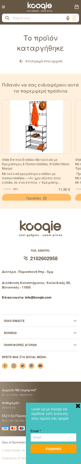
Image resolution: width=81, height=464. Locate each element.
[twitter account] (23, 366)
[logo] (39, 7)
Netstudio (27, 458)
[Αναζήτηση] (7, 18)
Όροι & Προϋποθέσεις (16, 442)
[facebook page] (5, 366)
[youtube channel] (40, 366)
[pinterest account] (31, 366)
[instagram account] (14, 366)
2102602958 (44, 258)
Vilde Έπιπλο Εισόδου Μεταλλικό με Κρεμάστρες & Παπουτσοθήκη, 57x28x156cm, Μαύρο (36, 164)
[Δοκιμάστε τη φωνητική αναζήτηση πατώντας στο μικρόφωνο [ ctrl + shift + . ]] (67, 18)
